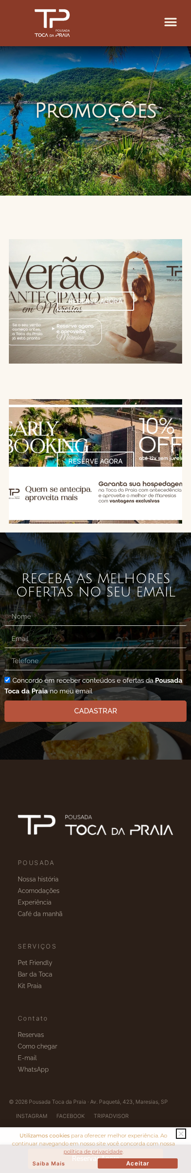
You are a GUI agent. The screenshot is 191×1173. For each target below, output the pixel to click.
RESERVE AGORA (95, 301)
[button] (170, 22)
